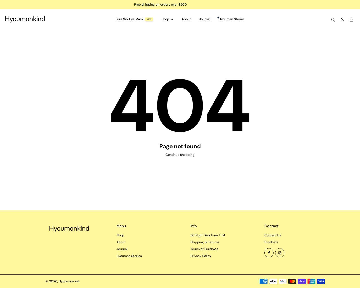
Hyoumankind (69, 281)
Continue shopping (180, 155)
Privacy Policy (200, 256)
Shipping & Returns (204, 242)
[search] (333, 19)
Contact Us (272, 235)
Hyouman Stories (129, 256)
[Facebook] (269, 252)
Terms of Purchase (204, 249)
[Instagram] (279, 252)
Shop (120, 235)
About (121, 242)
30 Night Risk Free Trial (207, 235)
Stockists (271, 242)
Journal (121, 249)
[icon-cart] (351, 19)
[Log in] (342, 19)
